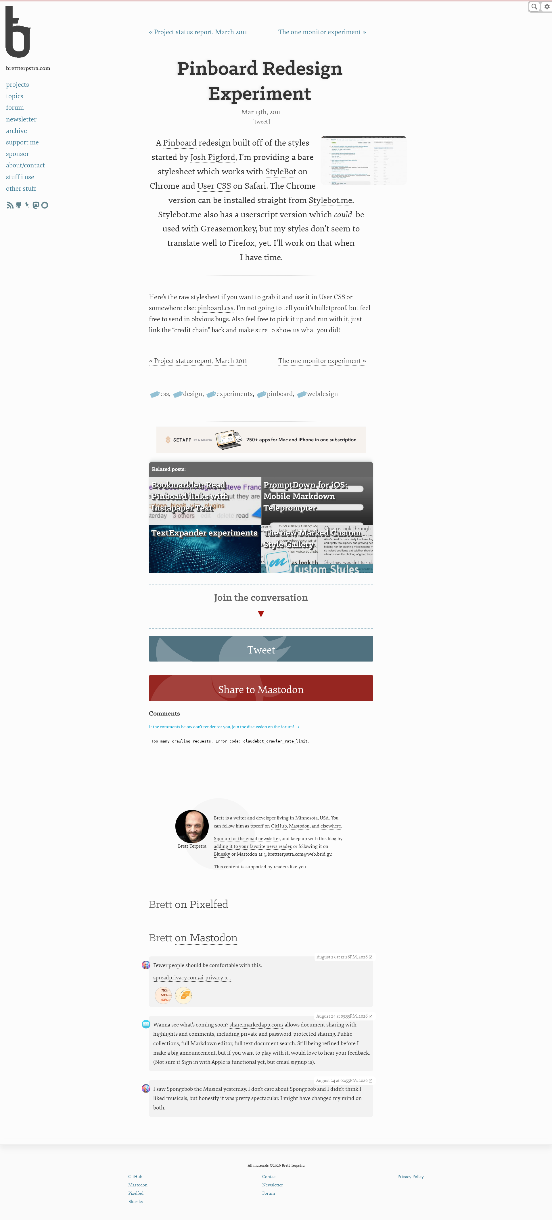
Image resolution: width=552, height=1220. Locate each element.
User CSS (214, 186)
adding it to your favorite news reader (252, 846)
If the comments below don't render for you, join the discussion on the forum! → (224, 727)
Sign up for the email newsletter (247, 839)
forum (15, 107)
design (192, 394)
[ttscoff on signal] (44, 205)
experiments (234, 394)
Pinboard (180, 143)
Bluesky (222, 854)
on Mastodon (206, 938)
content (232, 867)
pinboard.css (215, 308)
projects (17, 84)
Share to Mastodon (261, 690)
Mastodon (299, 826)
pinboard (280, 394)
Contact (269, 1177)
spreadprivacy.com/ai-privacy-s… (192, 977)
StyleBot (280, 171)
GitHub (279, 826)
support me (22, 142)
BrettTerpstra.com (28, 68)
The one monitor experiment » (322, 32)
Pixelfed (135, 1193)
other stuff (21, 188)
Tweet (261, 121)
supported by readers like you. (276, 867)
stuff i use (20, 177)
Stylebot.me (330, 200)
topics (14, 96)
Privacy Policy (410, 1177)
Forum (268, 1193)
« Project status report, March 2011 (198, 32)
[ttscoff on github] (18, 205)
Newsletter (272, 1185)
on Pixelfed (201, 905)
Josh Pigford (212, 157)
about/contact (25, 165)
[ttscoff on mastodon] (36, 205)
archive (16, 131)
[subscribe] (10, 205)
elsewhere (331, 826)
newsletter (21, 119)
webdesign (322, 394)
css (164, 394)
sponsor (17, 154)
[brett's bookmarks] (27, 205)
